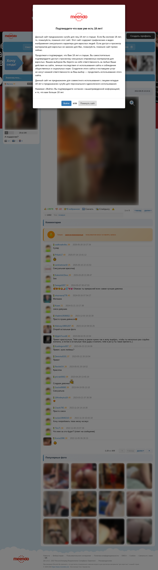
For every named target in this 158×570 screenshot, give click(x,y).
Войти (66, 103)
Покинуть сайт (87, 103)
